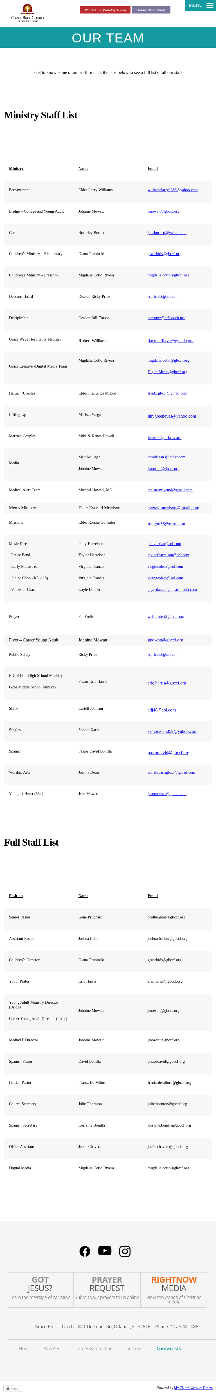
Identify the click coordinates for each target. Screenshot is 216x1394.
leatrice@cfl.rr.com (164, 437)
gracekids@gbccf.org (164, 254)
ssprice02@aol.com (163, 296)
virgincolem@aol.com (165, 566)
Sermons (135, 1348)
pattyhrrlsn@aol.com (164, 544)
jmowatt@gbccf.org (163, 211)
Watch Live (105, 10)
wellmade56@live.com (166, 616)
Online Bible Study (151, 10)
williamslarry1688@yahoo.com (173, 190)
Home (25, 1348)
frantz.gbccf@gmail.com (167, 393)
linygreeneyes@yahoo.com (172, 416)
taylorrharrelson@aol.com (168, 555)
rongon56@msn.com (166, 523)
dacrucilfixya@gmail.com (171, 340)
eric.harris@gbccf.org (167, 683)
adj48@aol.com (162, 710)
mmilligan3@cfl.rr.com (166, 457)
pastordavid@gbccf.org (168, 752)
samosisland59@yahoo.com (172, 731)
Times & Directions (95, 1348)
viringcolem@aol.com (165, 578)
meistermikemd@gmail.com (170, 490)
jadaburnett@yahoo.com (167, 233)
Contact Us (168, 1348)
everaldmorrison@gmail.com (173, 507)
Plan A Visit (54, 1348)
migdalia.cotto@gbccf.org (168, 275)
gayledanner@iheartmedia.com (172, 589)
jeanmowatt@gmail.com (167, 794)
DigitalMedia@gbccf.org (167, 372)
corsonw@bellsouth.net (166, 318)
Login (15, 1388)
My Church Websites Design (193, 1388)
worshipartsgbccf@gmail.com (171, 772)
